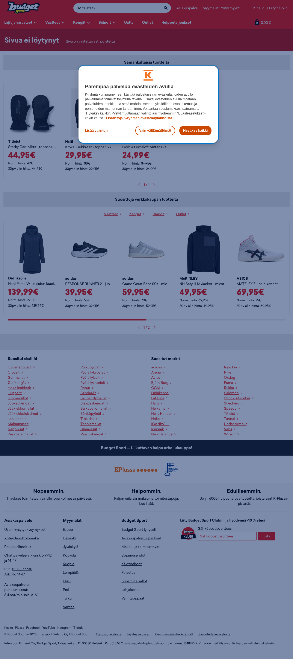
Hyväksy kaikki (195, 130)
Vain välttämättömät (155, 130)
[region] (148, 104)
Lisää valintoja (96, 130)
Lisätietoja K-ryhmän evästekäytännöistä (138, 118)
